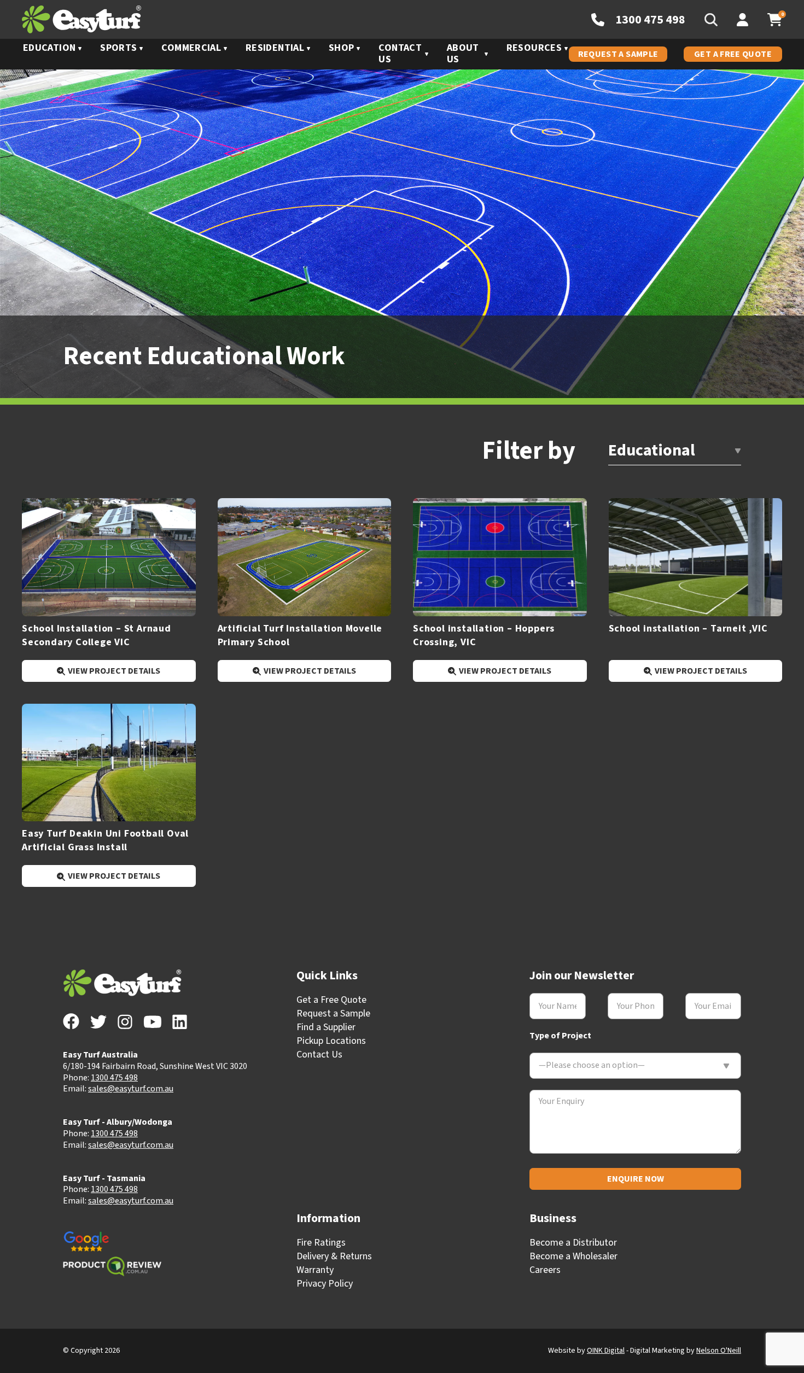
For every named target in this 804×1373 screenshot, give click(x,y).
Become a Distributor (573, 1242)
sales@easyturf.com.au (130, 1089)
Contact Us (400, 54)
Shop (341, 48)
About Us (463, 54)
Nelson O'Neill (718, 1350)
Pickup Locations (331, 1041)
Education (49, 48)
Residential (275, 48)
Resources (534, 48)
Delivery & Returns (334, 1256)
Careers (545, 1270)
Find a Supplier (326, 1027)
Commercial (191, 48)
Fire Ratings (321, 1242)
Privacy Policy (324, 1283)
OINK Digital (606, 1350)
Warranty (315, 1270)
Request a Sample (618, 54)
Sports (118, 48)
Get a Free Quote (733, 54)
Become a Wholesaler (573, 1256)
